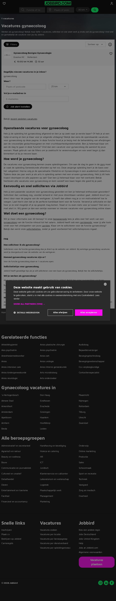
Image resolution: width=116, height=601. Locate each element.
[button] (58, 304)
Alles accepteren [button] (88, 312)
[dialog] (58, 300)
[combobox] (105, 284)
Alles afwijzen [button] (60, 312)
